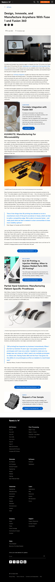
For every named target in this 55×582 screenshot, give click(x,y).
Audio (10, 510)
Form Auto (11, 439)
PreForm (31, 461)
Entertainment (13, 506)
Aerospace (11, 496)
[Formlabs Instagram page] (17, 561)
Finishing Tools (32, 437)
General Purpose (13, 466)
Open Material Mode (14, 478)
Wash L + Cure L (33, 432)
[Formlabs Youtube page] (21, 561)
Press (10, 526)
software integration (19, 74)
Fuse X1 (11, 441)
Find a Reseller (12, 543)
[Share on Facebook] (5, 25)
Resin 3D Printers (13, 446)
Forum (30, 501)
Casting (11, 476)
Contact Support (33, 523)
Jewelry (11, 508)
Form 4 (11, 429)
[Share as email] (12, 25)
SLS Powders (12, 464)
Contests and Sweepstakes (32, 576)
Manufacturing (12, 491)
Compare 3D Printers (14, 451)
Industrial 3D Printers (14, 449)
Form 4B (11, 432)
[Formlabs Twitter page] (14, 561)
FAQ (41, 576)
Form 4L (11, 434)
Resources (31, 494)
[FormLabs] (6, 2)
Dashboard (31, 464)
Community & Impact (14, 531)
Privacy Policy (12, 576)
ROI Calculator (32, 498)
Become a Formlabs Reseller (16, 546)
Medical (11, 473)
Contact (11, 533)
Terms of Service (20, 576)
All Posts (9, 7)
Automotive (12, 494)
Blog (30, 491)
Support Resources (33, 521)
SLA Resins (12, 461)
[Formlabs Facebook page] (10, 561)
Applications (32, 489)
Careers (11, 523)
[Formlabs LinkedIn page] (24, 561)
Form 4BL (11, 437)
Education (11, 503)
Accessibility (32, 526)
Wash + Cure (32, 429)
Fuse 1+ (11, 444)
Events (30, 496)
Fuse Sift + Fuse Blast (34, 434)
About (10, 521)
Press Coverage (13, 528)
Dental (11, 471)
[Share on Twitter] (9, 25)
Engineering (12, 469)
